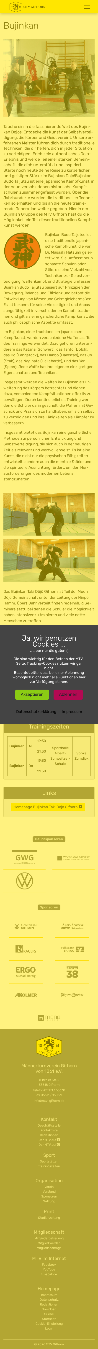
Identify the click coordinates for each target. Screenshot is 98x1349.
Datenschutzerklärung (36, 711)
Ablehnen (68, 694)
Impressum (72, 711)
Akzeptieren (32, 694)
